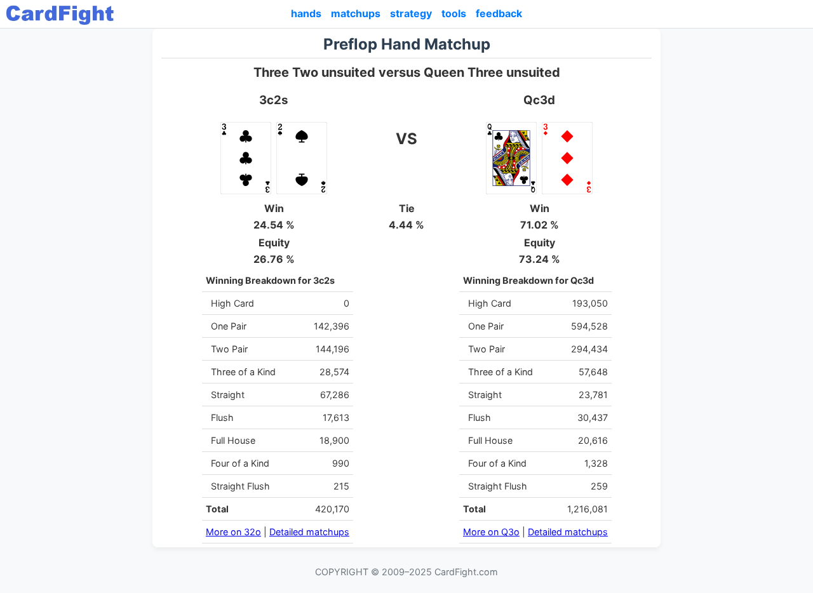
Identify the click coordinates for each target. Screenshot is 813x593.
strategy (411, 13)
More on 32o (233, 531)
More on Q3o (491, 531)
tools (453, 13)
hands (306, 13)
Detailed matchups (309, 531)
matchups (355, 13)
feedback (499, 13)
